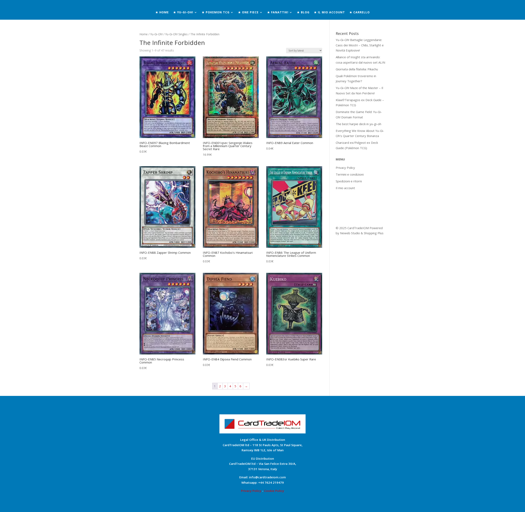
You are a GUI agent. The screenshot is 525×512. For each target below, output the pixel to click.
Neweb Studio (350, 233)
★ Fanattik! (277, 12)
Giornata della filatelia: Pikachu (357, 69)
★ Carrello (359, 12)
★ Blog (303, 12)
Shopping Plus (373, 233)
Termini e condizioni (350, 174)
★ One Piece (248, 12)
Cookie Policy (274, 491)
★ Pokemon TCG (215, 12)
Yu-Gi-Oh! (156, 34)
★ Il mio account (329, 12)
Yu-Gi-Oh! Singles (176, 34)
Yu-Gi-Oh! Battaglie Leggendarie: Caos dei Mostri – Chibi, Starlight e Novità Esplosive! (360, 45)
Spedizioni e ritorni (349, 181)
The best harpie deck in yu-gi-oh (358, 124)
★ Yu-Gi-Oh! (183, 12)
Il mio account (345, 188)
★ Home (162, 12)
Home (143, 34)
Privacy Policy (345, 168)
